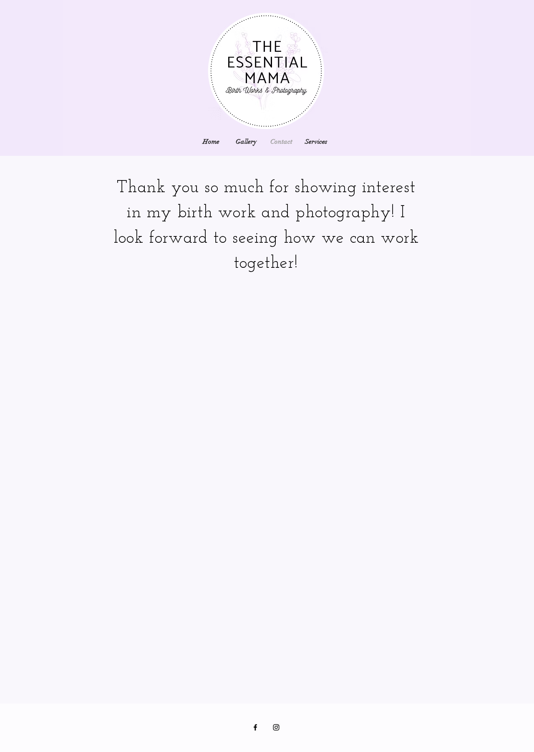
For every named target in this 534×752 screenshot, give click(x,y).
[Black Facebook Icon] (255, 727)
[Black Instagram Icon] (276, 727)
